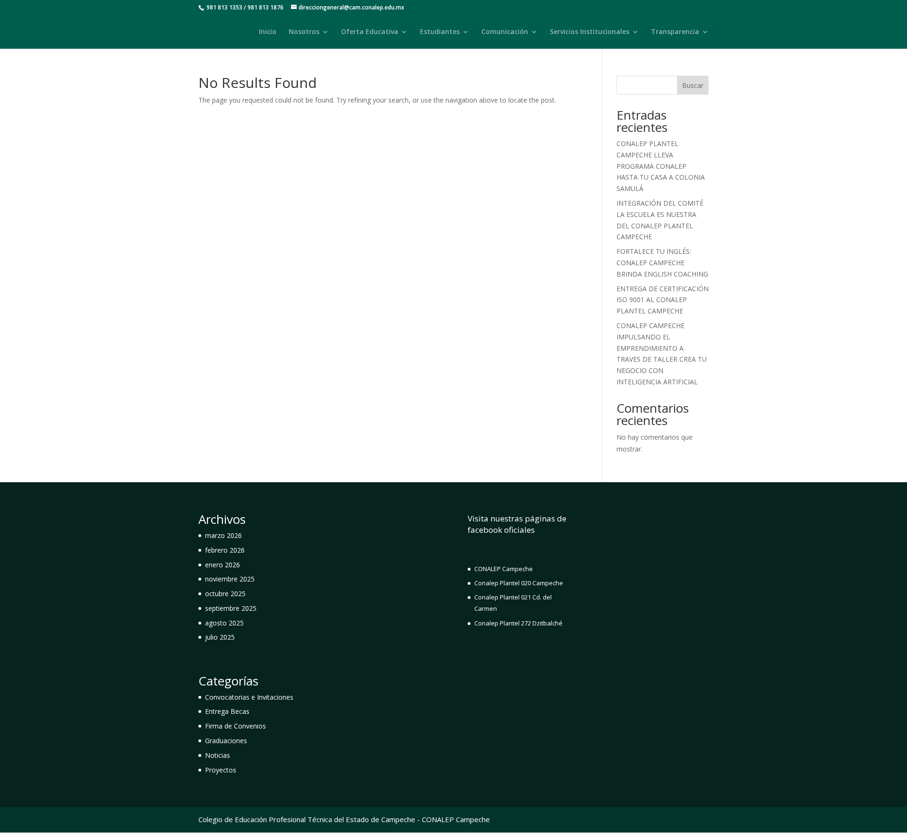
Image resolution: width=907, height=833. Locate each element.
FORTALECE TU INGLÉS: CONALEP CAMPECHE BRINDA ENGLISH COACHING (662, 262)
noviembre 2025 (230, 578)
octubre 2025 (225, 593)
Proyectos (220, 769)
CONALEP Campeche (503, 568)
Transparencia (675, 32)
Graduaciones (226, 740)
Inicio (267, 32)
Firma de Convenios (235, 725)
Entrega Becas (227, 711)
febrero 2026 (225, 550)
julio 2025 (220, 637)
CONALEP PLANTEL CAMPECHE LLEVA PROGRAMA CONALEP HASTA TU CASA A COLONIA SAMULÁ (660, 166)
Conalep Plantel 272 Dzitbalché (518, 623)
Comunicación (504, 32)
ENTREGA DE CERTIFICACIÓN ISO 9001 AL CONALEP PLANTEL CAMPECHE (662, 300)
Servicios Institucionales (589, 32)
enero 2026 (222, 564)
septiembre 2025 (231, 608)
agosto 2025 (224, 622)
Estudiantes (440, 32)
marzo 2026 (223, 535)
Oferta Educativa (369, 32)
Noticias (217, 755)
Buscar (692, 85)
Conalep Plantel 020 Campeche (518, 583)
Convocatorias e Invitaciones (249, 697)
